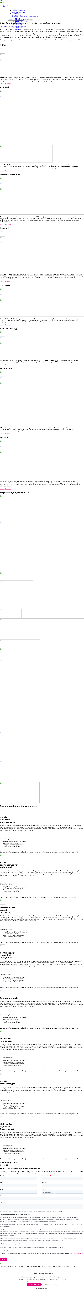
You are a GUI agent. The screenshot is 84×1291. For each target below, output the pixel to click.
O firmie (6, 5)
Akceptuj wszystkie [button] (34, 1284)
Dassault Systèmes (21, 21)
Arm (16, 20)
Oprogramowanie (17, 9)
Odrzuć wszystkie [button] (50, 1284)
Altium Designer (20, 12)
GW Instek (18, 24)
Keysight (18, 23)
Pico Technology (20, 26)
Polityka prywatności (52, 1281)
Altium (17, 18)
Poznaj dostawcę (5, 171)
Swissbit (17, 29)
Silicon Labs (18, 27)
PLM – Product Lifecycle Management (27, 17)
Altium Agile (19, 10)
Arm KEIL (18, 15)
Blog (4, 7)
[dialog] (42, 1281)
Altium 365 (18, 13)
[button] (42, 1288)
